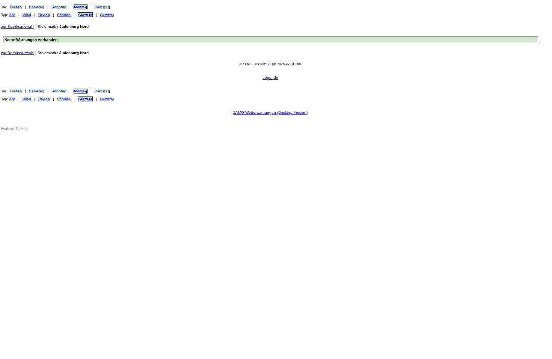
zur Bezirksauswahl (17, 26)
